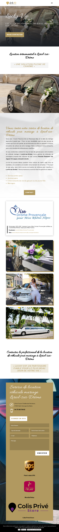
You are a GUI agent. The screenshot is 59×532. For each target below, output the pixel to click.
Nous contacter (15, 34)
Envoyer (42, 453)
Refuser (24, 529)
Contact (29, 192)
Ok (19, 529)
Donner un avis (18, 418)
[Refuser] (57, 528)
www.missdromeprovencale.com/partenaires (25, 232)
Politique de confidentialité (34, 529)
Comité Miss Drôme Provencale (24, 230)
